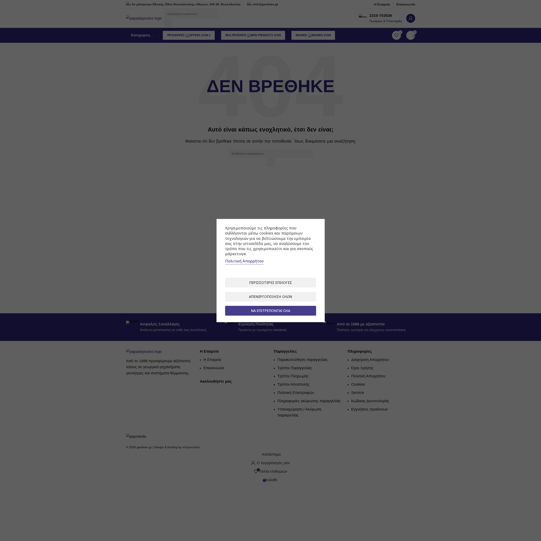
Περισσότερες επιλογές (270, 282)
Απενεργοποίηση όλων (270, 296)
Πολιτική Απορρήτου (244, 260)
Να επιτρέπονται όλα (270, 310)
